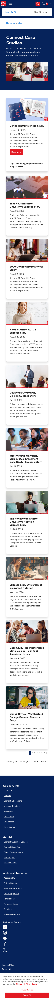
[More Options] (51, 3)
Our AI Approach (11, 894)
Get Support (9, 858)
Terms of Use (8, 965)
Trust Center (9, 827)
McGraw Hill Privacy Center (26, 984)
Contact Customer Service (16, 842)
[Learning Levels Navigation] (10, 4)
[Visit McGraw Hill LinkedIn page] (5, 927)
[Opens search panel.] (38, 4)
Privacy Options (27, 990)
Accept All (27, 995)
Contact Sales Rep (12, 847)
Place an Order (10, 863)
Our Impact (9, 822)
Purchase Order (11, 904)
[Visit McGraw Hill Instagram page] (5, 933)
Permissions (9, 899)
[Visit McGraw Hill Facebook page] (5, 944)
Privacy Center (8, 969)
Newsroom (9, 811)
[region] (27, 986)
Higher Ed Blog (11, 12)
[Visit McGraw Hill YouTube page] (5, 938)
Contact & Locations (13, 801)
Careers (7, 796)
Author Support (11, 883)
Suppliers (8, 909)
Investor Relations (12, 806)
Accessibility (9, 878)
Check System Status (13, 852)
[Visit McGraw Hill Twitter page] (5, 950)
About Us (8, 790)
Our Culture (9, 817)
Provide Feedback (12, 914)
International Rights (12, 888)
